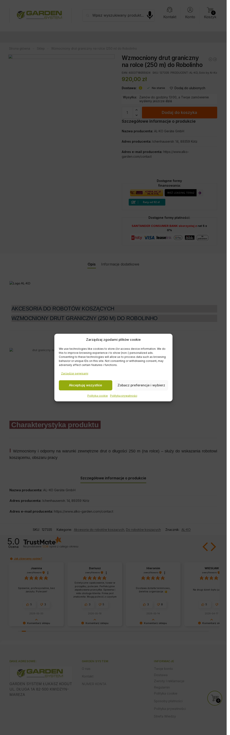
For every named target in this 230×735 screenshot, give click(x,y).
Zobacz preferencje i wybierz (141, 385)
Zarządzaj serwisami (74, 373)
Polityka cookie (97, 395)
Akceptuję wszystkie (85, 385)
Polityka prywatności (123, 395)
